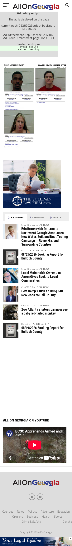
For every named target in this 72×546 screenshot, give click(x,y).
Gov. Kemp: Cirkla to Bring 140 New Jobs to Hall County (42, 293)
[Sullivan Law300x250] (32, 207)
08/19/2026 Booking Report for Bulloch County (42, 330)
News (20, 511)
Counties (7, 511)
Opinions (17, 516)
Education (63, 511)
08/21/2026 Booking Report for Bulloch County (42, 256)
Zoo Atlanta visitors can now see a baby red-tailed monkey (44, 311)
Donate (67, 521)
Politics (32, 511)
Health (46, 516)
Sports (58, 516)
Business (32, 516)
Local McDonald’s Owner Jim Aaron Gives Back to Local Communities (41, 276)
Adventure (47, 511)
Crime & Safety (31, 521)
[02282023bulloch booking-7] (36, 146)
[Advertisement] (36, 378)
